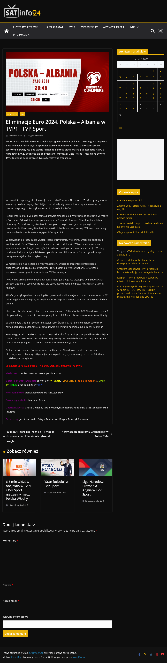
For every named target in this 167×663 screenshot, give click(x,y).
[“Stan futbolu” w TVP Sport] (57, 461)
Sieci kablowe (54, 27)
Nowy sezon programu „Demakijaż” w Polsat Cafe (84, 434)
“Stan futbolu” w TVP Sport (56, 483)
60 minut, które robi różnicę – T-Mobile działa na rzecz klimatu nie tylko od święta (30, 436)
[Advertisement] (140, 159)
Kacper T (122, 277)
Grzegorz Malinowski (128, 260)
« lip (119, 127)
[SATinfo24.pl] (6, 31)
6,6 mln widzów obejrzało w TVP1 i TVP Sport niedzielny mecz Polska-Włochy (18, 490)
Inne (132, 27)
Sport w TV (12, 114)
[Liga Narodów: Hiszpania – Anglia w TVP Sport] (95, 461)
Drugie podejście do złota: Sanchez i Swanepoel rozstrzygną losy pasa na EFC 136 (139, 293)
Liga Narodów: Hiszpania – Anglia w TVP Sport (93, 488)
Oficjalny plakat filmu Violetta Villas (136, 232)
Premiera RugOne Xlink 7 (130, 200)
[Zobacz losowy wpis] (160, 31)
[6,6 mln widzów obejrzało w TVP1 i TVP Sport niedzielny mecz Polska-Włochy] (19, 461)
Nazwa (8, 585)
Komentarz (10, 540)
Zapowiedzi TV (89, 27)
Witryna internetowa (15, 616)
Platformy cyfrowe (25, 27)
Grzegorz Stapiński (34, 135)
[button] (39, 27)
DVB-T (72, 27)
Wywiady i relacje (113, 27)
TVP (22, 114)
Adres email (11, 601)
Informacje (20, 34)
